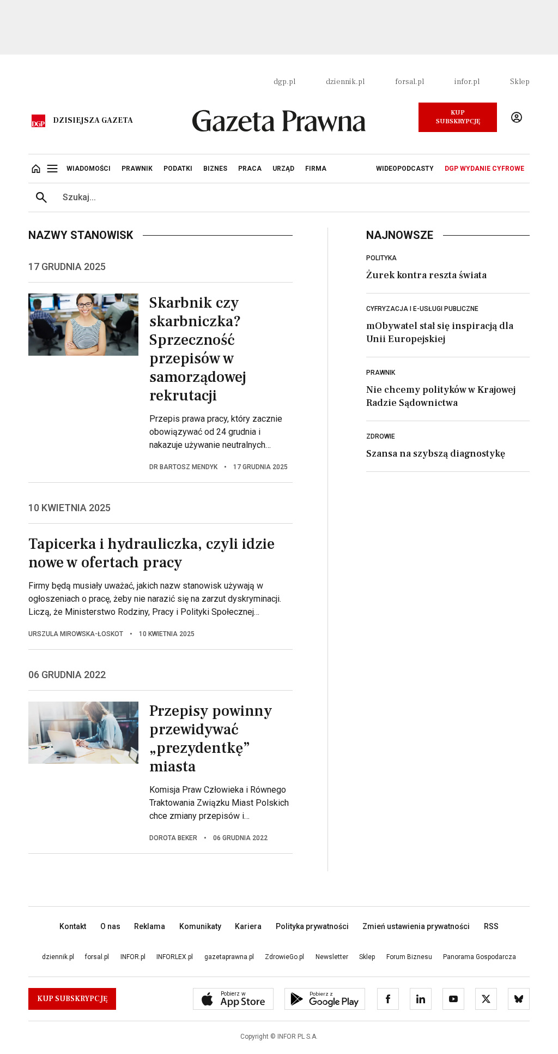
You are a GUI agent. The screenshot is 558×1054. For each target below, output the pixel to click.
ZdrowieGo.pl (284, 957)
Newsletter (332, 957)
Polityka (381, 258)
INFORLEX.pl (174, 957)
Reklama (149, 926)
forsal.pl (409, 82)
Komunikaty (200, 926)
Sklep (520, 82)
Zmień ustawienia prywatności (416, 926)
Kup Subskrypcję (458, 117)
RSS (491, 926)
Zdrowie (380, 436)
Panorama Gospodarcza (479, 957)
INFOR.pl (132, 957)
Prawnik (380, 372)
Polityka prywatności (312, 926)
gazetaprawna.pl (229, 957)
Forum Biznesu (409, 957)
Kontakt (72, 926)
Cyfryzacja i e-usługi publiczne (422, 309)
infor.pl (467, 82)
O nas (110, 926)
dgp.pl (284, 82)
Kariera (248, 926)
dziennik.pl (345, 82)
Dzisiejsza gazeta (93, 120)
